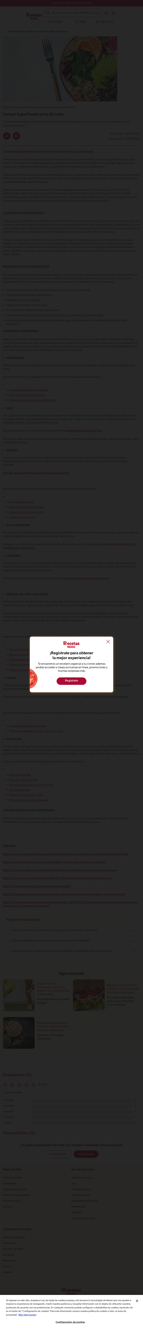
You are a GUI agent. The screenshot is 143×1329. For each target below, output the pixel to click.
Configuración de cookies (70, 1322)
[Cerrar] (137, 1301)
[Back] (108, 642)
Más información (27, 1315)
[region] (71, 1312)
